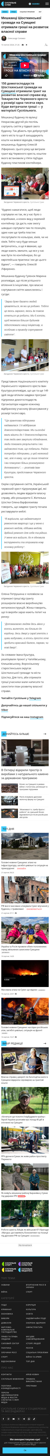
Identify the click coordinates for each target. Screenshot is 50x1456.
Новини (5, 1285)
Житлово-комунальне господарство (9, 1329)
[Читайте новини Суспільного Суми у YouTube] (14, 1419)
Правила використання (34, 1380)
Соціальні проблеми (27, 12)
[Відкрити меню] (47, 3)
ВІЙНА (4, 1292)
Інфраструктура (34, 1327)
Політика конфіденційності (11, 1387)
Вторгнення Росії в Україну (36, 1286)
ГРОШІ (13, 12)
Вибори (5, 1318)
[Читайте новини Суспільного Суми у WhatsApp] (29, 1419)
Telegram (35, 698)
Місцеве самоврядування (35, 1337)
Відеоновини (8, 1361)
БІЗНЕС (5, 12)
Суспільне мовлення (12, 1379)
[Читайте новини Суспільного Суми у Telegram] (24, 1419)
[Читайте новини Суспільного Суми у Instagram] (8, 1419)
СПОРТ (29, 1292)
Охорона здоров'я (36, 1323)
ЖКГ (40, 12)
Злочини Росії (9, 1352)
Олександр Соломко (16, 38)
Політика (6, 1348)
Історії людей (33, 1343)
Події (4, 1305)
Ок (25, 1450)
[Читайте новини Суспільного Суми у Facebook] (3, 1419)
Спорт (4, 1357)
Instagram (36, 717)
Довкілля (6, 1323)
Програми (31, 1386)
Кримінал (6, 1309)
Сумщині (8, 91)
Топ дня (30, 1361)
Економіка (7, 1314)
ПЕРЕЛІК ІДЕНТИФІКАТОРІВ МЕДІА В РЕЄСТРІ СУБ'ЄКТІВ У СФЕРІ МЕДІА (10, 1397)
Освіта (29, 1314)
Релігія (29, 1348)
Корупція (31, 1305)
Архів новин (32, 1374)
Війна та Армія (34, 1357)
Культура (31, 1309)
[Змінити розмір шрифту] (46, 45)
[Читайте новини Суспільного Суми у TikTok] (34, 1419)
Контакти (6, 1374)
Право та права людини (9, 1337)
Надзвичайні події (36, 1318)
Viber (4, 710)
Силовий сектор (10, 1343)
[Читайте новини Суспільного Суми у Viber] (19, 1419)
